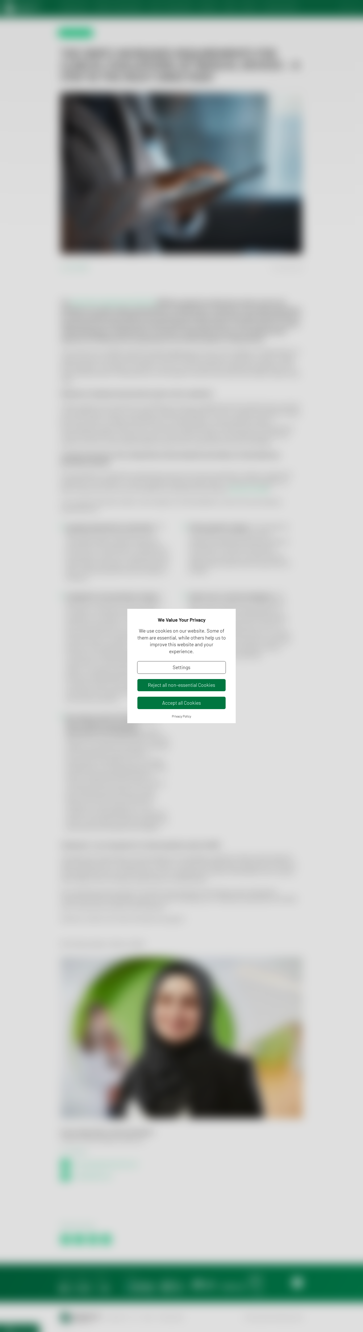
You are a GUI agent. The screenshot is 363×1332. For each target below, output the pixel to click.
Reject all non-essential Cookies (181, 685)
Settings (181, 667)
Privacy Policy (181, 716)
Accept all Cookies (181, 703)
